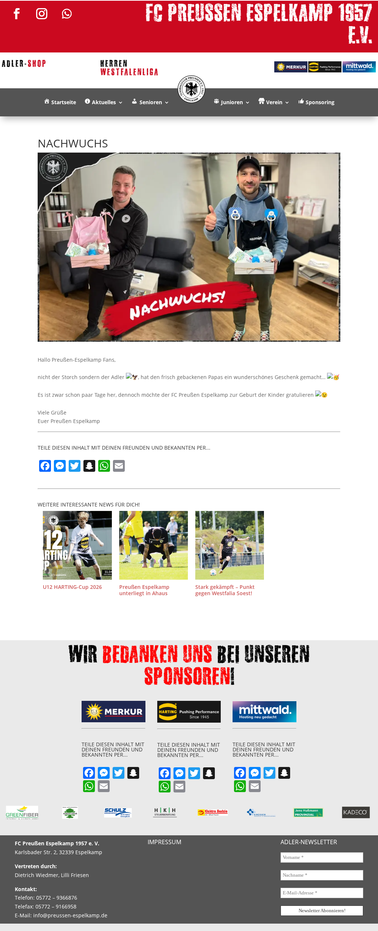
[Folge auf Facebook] (17, 14)
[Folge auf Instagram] (42, 14)
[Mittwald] (359, 66)
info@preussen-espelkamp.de (70, 915)
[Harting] (324, 66)
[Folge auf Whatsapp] (67, 14)
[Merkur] (290, 66)
